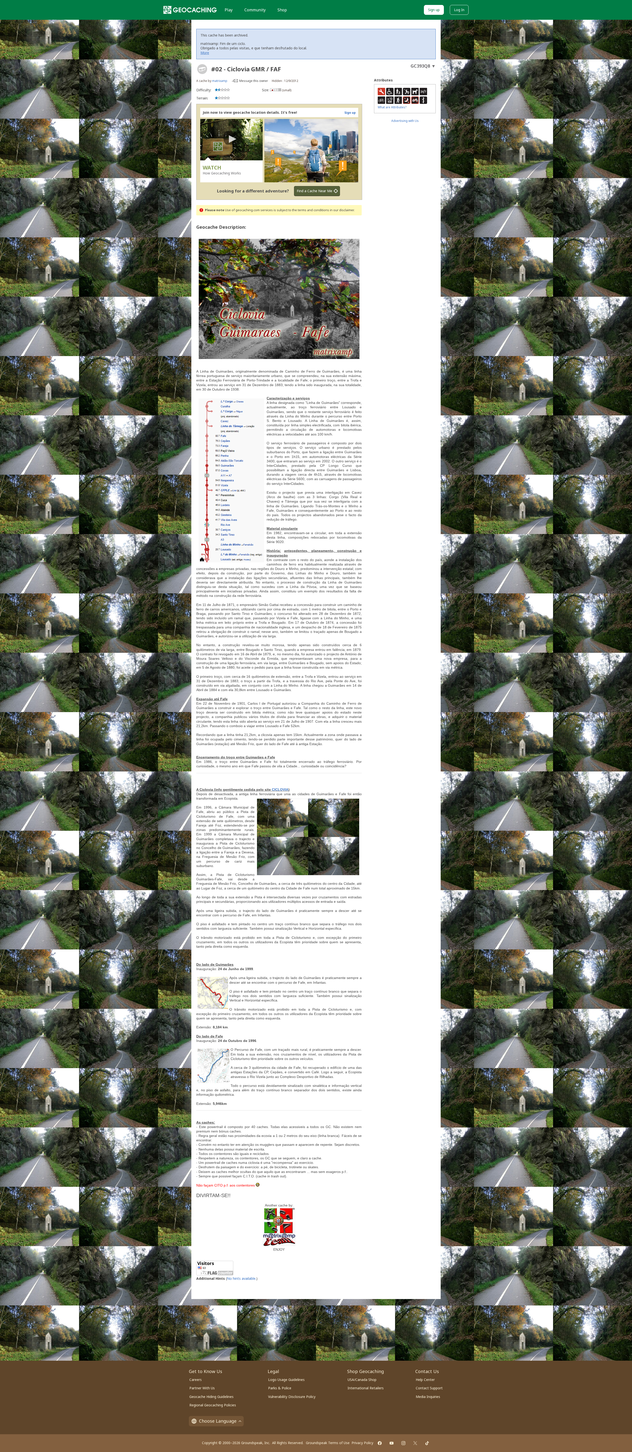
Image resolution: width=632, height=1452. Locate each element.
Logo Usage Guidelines (286, 1379)
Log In (459, 9)
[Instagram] (403, 1443)
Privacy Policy (362, 1442)
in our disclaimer (342, 210)
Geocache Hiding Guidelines (211, 1396)
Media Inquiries (428, 1396)
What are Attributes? (392, 107)
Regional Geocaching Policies (212, 1405)
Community (255, 10)
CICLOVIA (280, 790)
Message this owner (253, 81)
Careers (195, 1379)
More (204, 52)
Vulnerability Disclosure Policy (292, 1396)
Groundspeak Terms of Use (328, 1442)
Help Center (425, 1379)
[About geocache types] (202, 69)
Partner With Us (202, 1388)
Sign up (434, 9)
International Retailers (366, 1388)
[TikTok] (427, 1443)
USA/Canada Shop (362, 1379)
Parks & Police (279, 1388)
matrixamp (219, 81)
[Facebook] (380, 1443)
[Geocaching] (190, 10)
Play (229, 10)
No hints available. (241, 1278)
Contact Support (429, 1388)
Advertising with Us (405, 121)
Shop (282, 10)
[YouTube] (392, 1443)
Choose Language (218, 1421)
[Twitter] (415, 1443)
